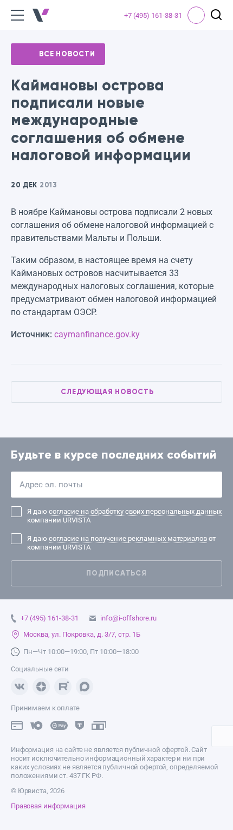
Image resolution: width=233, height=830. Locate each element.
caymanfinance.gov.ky (97, 334)
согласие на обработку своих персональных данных (135, 511)
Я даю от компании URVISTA (121, 542)
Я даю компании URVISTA (124, 515)
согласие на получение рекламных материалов (128, 538)
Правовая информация (48, 806)
